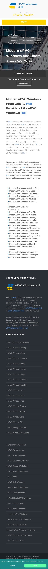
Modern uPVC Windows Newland (22, 215)
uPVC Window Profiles (17, 406)
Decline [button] (12, 565)
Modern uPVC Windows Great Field (23, 223)
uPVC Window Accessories (18, 342)
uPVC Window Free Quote (18, 433)
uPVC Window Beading (17, 348)
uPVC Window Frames (17, 369)
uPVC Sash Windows (16, 482)
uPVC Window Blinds (16, 353)
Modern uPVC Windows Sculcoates (23, 239)
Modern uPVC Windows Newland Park (24, 236)
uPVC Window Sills (15, 422)
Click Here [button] (40, 561)
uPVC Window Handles (17, 385)
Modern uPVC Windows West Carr (23, 241)
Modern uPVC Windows (17, 514)
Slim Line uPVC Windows (18, 487)
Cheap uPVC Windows (17, 445)
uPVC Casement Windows (18, 461)
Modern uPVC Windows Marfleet (22, 199)
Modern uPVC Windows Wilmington (23, 255)
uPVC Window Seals (16, 417)
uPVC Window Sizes (16, 541)
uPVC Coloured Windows (18, 466)
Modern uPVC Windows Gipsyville (22, 244)
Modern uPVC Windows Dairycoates (23, 233)
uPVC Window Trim (15, 503)
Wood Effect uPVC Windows (19, 498)
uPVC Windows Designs (17, 358)
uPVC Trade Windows (16, 493)
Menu (24, 22)
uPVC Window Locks (16, 390)
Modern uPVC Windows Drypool (22, 191)
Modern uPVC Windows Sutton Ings (23, 196)
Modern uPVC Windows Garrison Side (24, 231)
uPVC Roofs (12, 477)
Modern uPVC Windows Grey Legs (23, 218)
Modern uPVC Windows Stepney (22, 257)
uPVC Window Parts (16, 396)
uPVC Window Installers (17, 380)
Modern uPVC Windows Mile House (23, 194)
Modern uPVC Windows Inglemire (22, 220)
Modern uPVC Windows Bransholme (23, 252)
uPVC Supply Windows (17, 428)
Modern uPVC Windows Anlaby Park (23, 188)
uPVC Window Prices (16, 401)
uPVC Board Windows (16, 456)
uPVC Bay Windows (16, 450)
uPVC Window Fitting (16, 364)
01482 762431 (23, 15)
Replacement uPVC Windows (19, 519)
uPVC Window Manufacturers (20, 535)
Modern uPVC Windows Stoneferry (23, 225)
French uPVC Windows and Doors (21, 530)
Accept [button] (35, 565)
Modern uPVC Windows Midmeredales (24, 228)
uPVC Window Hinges (16, 374)
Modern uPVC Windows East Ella (22, 212)
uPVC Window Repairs (17, 412)
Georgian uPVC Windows (18, 471)
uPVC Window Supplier (17, 525)
